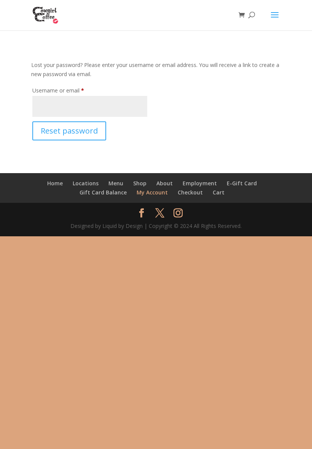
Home (55, 183)
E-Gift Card (242, 183)
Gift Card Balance (103, 192)
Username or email (68, 90)
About (164, 183)
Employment (200, 183)
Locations (86, 183)
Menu (115, 183)
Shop (139, 183)
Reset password (69, 131)
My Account (152, 192)
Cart (218, 192)
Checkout (190, 192)
